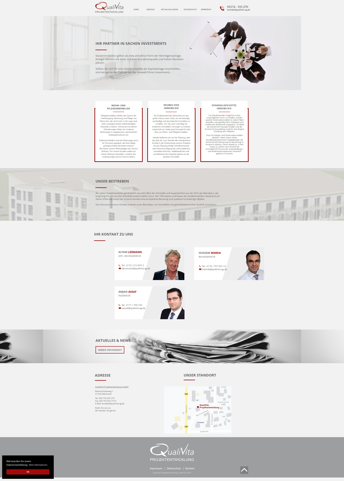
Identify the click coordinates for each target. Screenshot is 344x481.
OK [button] (28, 472)
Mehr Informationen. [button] (38, 465)
